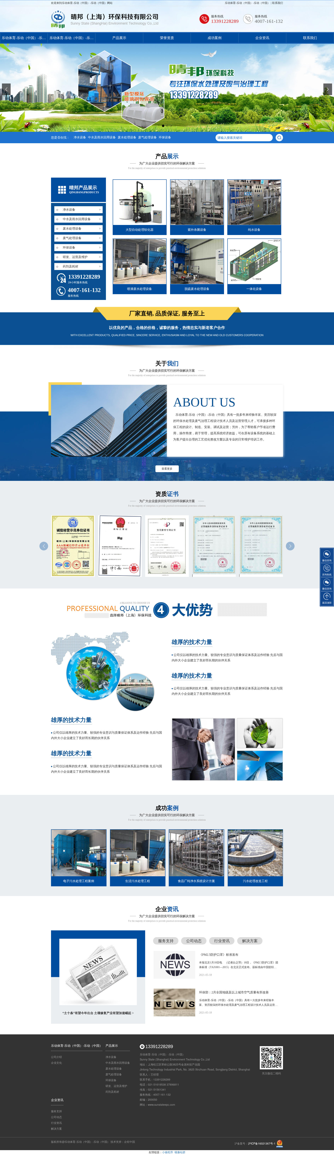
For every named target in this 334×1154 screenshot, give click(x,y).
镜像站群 (180, 1152)
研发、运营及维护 (116, 1086)
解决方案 (250, 941)
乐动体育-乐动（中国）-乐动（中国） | (248, 3)
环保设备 (165, 137)
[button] (163, 126)
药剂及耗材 (112, 1092)
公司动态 (194, 941)
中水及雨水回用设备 (102, 137)
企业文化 (56, 1063)
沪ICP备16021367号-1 (261, 1143)
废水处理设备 (127, 137)
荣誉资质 (167, 38)
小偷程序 (167, 1152)
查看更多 (167, 468)
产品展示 (119, 38)
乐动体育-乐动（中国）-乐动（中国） (24, 39)
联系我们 (277, 3)
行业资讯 (222, 941)
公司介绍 (56, 1057)
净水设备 (80, 137)
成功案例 (215, 38)
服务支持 (166, 941)
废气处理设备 (147, 137)
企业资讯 (262, 38)
